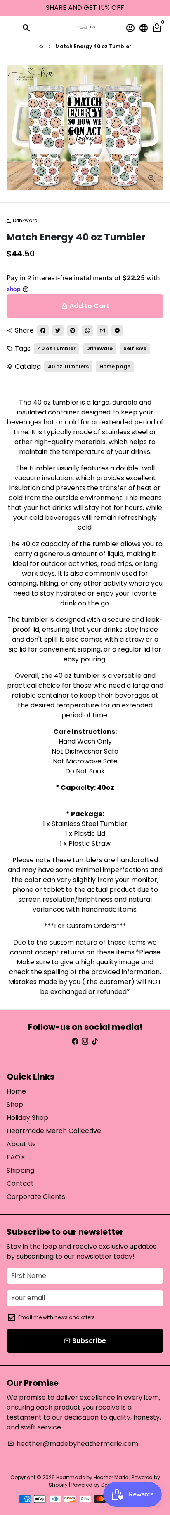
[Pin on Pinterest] (72, 330)
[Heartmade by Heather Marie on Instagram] (85, 1041)
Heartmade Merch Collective (54, 1131)
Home (16, 1091)
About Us (21, 1144)
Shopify (58, 1484)
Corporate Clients (36, 1196)
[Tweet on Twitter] (58, 330)
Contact (20, 1183)
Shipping (20, 1170)
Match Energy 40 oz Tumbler (93, 46)
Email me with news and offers (56, 1317)
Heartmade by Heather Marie (92, 1477)
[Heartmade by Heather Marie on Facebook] (75, 1041)
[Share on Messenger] (117, 330)
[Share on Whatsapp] (87, 330)
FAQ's (16, 1157)
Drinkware (22, 220)
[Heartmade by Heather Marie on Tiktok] (95, 1041)
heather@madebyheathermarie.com (72, 1443)
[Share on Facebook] (43, 330)
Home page (114, 366)
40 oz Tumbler (57, 348)
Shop (15, 1104)
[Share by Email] (102, 330)
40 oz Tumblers (68, 366)
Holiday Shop (27, 1117)
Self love (134, 348)
